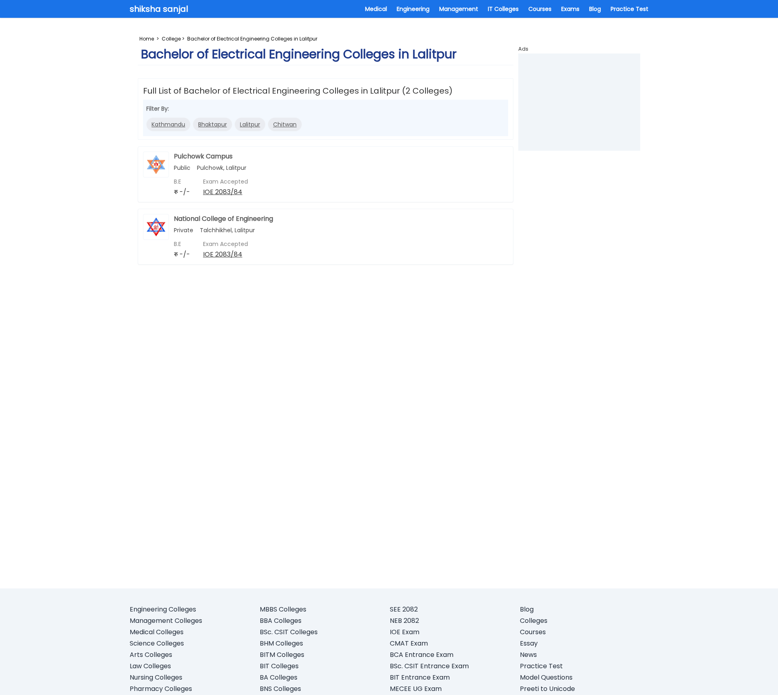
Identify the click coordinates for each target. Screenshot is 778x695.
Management (458, 9)
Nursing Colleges (156, 677)
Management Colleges (166, 620)
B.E (177, 181)
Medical (376, 9)
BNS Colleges (280, 688)
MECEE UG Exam (416, 688)
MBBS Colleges (283, 609)
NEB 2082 (404, 620)
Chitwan (285, 124)
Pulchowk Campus (203, 156)
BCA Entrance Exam (421, 654)
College (171, 38)
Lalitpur (250, 124)
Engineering (413, 9)
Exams (570, 9)
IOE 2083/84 (222, 192)
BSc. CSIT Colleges (289, 632)
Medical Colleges (157, 632)
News (528, 654)
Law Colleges (150, 666)
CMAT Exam (409, 643)
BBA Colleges (280, 620)
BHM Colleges (281, 643)
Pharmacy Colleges (161, 688)
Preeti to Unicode (547, 688)
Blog (595, 9)
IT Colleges (503, 9)
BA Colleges (278, 677)
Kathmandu (168, 124)
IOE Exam (404, 632)
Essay (529, 643)
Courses (539, 9)
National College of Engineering (223, 218)
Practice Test (629, 9)
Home (146, 38)
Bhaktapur (212, 124)
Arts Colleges (151, 654)
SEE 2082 (404, 609)
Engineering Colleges (163, 609)
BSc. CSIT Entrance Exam (429, 666)
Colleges (533, 620)
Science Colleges (157, 643)
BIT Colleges (279, 666)
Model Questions (546, 677)
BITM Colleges (282, 654)
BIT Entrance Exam (420, 677)
